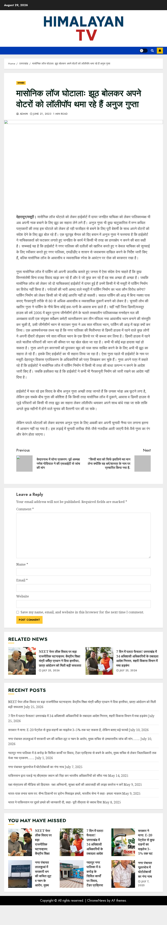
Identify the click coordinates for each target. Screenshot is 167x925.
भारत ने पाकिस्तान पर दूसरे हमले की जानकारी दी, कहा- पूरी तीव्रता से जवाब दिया (55, 802)
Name (22, 564)
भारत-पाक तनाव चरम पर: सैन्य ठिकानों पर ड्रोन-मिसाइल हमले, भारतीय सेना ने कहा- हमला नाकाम (64, 793)
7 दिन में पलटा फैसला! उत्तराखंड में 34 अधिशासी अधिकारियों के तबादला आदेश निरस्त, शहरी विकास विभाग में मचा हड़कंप (99, 661)
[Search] (152, 50)
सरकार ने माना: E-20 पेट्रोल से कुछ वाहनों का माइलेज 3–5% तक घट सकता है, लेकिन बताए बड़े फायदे (68, 730)
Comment (25, 509)
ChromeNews (96, 900)
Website (22, 596)
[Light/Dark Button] (144, 51)
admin (23, 114)
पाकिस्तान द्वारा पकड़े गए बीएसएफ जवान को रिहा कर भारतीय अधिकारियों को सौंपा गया (57, 775)
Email (22, 580)
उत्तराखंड (21, 82)
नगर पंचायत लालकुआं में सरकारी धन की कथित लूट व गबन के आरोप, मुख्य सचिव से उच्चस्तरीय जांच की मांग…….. (74, 739)
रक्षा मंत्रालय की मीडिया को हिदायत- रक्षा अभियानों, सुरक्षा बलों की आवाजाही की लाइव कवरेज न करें (65, 784)
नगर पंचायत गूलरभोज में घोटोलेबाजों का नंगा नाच (36, 767)
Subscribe (160, 51)
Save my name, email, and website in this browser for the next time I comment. (82, 612)
